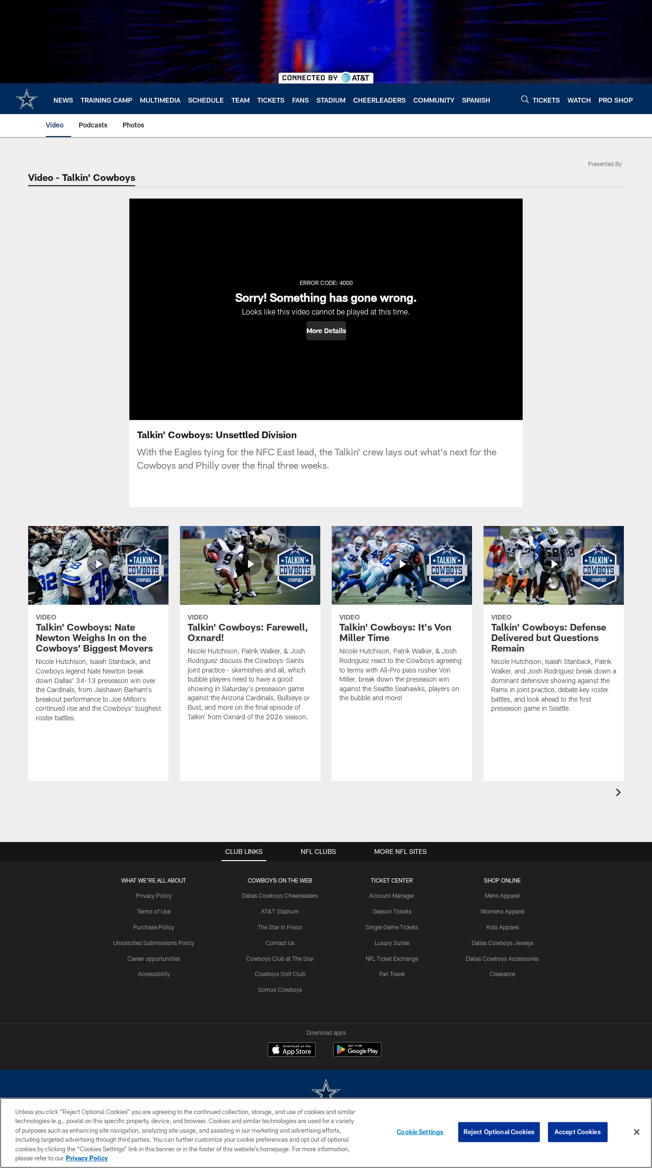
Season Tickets (392, 911)
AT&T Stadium (280, 911)
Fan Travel (392, 973)
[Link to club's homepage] (26, 98)
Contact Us (280, 942)
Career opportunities (153, 958)
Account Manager (391, 895)
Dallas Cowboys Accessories (502, 958)
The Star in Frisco (280, 927)
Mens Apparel (502, 895)
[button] (326, 330)
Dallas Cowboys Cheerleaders (280, 895)
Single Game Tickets (392, 927)
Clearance (502, 973)
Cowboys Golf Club (280, 973)
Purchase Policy (153, 927)
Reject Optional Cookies (499, 1132)
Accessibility (154, 973)
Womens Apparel (503, 911)
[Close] (636, 1132)
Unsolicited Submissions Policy (153, 942)
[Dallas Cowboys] (326, 1093)
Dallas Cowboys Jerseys (503, 942)
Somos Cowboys (280, 989)
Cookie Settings (420, 1132)
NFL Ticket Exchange (392, 958)
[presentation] (620, 794)
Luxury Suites (392, 942)
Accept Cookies (578, 1132)
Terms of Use (153, 911)
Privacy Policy (154, 895)
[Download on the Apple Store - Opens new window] (292, 1050)
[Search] (525, 99)
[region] (326, 1133)
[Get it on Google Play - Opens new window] (357, 1054)
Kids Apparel (502, 927)
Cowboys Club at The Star (280, 958)
